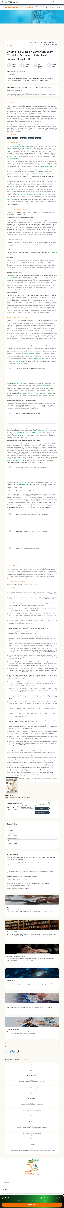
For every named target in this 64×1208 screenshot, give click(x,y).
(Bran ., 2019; (21, 194)
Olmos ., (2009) (44, 393)
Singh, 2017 (44, 194)
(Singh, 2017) (10, 199)
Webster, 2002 (15, 158)
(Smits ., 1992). (32, 173)
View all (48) (24, 1060)
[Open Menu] (3, 2)
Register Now (31, 1205)
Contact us (32, 1043)
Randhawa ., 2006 (32, 194)
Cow (9, 138)
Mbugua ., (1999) (22, 432)
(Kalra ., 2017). (12, 189)
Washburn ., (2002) (36, 432)
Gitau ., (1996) (18, 383)
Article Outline (56, 7)
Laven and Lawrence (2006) (30, 353)
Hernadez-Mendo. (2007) (40, 430)
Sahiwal (38, 138)
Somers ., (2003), (18, 460)
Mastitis (30, 138)
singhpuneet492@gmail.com (18, 71)
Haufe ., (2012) (36, 355)
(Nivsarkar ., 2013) (30, 183)
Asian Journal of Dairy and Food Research (18, 7)
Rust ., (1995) (22, 435)
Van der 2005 (28, 393)
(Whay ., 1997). (20, 146)
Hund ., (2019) (17, 361)
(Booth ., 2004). (30, 148)
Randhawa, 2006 (28, 335)
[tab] (32, 74)
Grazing (15, 138)
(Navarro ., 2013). (50, 166)
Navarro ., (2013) (43, 173)
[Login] (62, 2)
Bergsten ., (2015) (39, 358)
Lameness (23, 138)
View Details (42, 804)
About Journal (40, 7)
